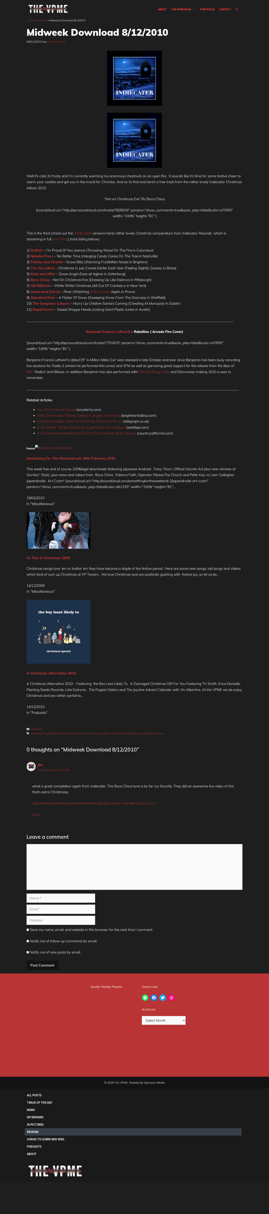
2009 (87, 233)
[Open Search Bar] (237, 9)
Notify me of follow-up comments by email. (63, 941)
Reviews (42, 20)
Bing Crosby (94, 733)
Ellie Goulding (149, 372)
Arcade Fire (39, 733)
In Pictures (35, 1124)
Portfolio (207, 9)
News (31, 1110)
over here (59, 239)
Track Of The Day (39, 1102)
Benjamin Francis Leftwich (108, 331)
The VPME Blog (181, 9)
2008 (78, 233)
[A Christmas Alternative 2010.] (59, 662)
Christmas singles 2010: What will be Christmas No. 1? (79, 421)
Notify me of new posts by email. (55, 952)
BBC (30, 372)
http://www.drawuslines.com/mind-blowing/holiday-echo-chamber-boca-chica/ (93, 803)
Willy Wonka (100, 291)
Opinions (157, 733)
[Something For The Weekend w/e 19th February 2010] (53, 448)
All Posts (34, 1095)
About (162, 9)
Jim (40, 765)
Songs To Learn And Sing (45, 1139)
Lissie (165, 372)
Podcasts (34, 1146)
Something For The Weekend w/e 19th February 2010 (71, 458)
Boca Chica (111, 733)
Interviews (35, 1117)
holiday (145, 733)
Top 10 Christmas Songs (56, 409)
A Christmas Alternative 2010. (52, 673)
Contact (225, 9)
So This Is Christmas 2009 (48, 558)
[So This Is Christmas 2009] (59, 547)
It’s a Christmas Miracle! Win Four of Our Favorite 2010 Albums (86, 433)
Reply (36, 814)
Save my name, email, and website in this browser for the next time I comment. (91, 929)
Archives (148, 1009)
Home (31, 20)
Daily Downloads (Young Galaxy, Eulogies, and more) (78, 415)
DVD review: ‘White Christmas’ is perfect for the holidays (81, 427)
